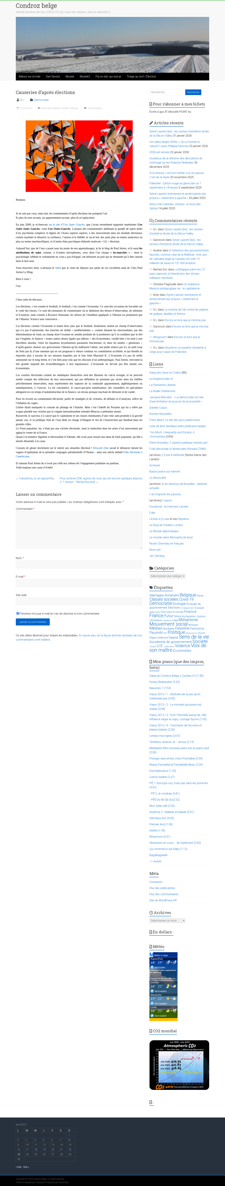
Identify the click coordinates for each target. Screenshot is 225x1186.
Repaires (183, 519)
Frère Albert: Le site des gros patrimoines (174, 420)
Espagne (199, 607)
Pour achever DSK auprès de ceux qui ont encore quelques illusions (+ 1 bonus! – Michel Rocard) (101, 480)
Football (65, 108)
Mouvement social (168, 624)
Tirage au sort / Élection (141, 76)
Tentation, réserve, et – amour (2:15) (171, 742)
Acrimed (154, 465)
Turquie (152, 646)
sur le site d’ (56, 224)
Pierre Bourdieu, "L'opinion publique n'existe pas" (178, 442)
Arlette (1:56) (157, 830)
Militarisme (188, 619)
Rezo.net (154, 549)
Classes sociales (163, 599)
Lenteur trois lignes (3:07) (164, 735)
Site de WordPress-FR (163, 900)
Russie (201, 633)
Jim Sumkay (157, 556)
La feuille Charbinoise (162, 391)
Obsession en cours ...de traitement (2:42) (175, 842)
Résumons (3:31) (159, 836)
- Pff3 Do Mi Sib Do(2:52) (164, 799)
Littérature (167, 620)
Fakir (152, 512)
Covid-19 (186, 599)
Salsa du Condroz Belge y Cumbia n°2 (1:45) (176, 675)
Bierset (200, 595)
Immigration (189, 616)
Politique (74, 108)
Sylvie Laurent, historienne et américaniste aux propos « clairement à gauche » (175, 299)
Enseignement (187, 608)
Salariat (173, 637)
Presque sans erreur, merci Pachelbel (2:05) (176, 758)
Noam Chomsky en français (166, 543)
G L (22, 100)
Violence (182, 645)
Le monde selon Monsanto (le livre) (171, 537)
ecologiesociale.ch (161, 378)
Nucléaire (168, 628)
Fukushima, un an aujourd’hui (35, 478)
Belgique (188, 594)
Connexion (155, 882)
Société (200, 641)
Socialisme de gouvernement (170, 642)
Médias (155, 628)
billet (58, 267)
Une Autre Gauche (74, 224)
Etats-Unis (154, 612)
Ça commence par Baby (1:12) (168, 849)
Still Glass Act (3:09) (161, 818)
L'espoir (167, 500)
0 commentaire (94, 108)
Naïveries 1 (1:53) (160, 688)
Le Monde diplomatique (163, 531)
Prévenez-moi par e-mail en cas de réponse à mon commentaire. (59, 613)
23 (18, 1154)
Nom (20, 558)
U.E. (160, 646)
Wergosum (160, 337)
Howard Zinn (101, 447)
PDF (165, 633)
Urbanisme (169, 646)
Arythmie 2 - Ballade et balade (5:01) (171, 812)
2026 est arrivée (159, 152)
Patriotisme (197, 628)
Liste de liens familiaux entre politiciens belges (177, 426)
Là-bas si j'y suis (159, 519)
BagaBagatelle (158, 855)
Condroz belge (36, 5)
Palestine (182, 628)
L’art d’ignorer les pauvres (165, 494)
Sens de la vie (194, 637)
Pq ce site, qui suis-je (108, 76)
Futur (168, 616)
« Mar (19, 1167)
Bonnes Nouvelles (160, 413)
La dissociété (157, 477)
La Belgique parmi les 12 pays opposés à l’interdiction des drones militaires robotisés (177, 274)
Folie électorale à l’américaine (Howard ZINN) (177, 448)
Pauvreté (156, 633)
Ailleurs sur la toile (29, 76)
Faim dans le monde (172, 612)
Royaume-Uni (192, 633)
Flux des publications (162, 888)
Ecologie (179, 604)
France (156, 615)
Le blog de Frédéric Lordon (166, 525)
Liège (175, 620)
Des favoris (53, 76)
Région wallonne (158, 637)
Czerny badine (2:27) (162, 777)
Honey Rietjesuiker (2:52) (164, 682)
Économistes (182, 650)
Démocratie (41, 100)
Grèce (177, 616)
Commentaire (25, 509)
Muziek (70, 76)
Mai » (26, 1167)
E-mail (20, 576)
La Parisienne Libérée (162, 385)
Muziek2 (85, 76)
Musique (193, 624)
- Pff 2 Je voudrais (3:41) (164, 793)
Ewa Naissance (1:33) (162, 770)
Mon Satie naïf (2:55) (162, 806)
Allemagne (156, 595)
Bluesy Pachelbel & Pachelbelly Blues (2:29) (176, 764)
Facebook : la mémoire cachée (168, 506)
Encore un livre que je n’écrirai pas (185, 320)
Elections (56, 108)
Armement (172, 595)
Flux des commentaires (163, 894)
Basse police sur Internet (164, 471)
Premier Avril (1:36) (161, 824)
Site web (21, 595)
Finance (190, 611)
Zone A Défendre (174, 455)
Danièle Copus (158, 407)
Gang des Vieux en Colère (165, 372)
